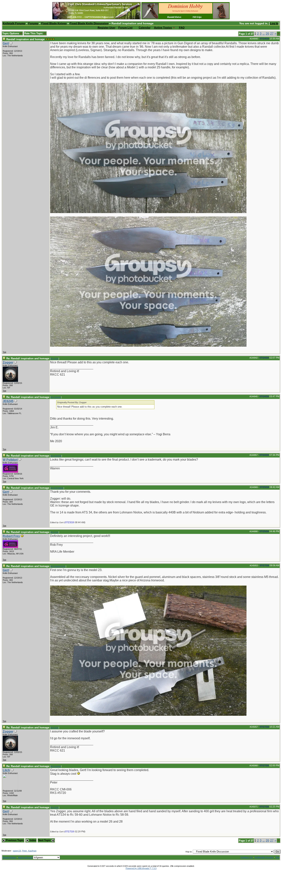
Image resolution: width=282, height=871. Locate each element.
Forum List (125, 27)
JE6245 (8, 401)
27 (272, 33)
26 (267, 33)
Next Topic (44, 840)
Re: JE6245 (55, 456)
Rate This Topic (34, 33)
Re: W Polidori (56, 488)
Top (4, 352)
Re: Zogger (55, 397)
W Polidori (10, 459)
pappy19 (17, 851)
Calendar (144, 27)
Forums (33, 23)
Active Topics (163, 27)
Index (32, 840)
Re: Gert (54, 358)
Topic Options (11, 33)
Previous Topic (14, 840)
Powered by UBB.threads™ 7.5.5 (141, 868)
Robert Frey (11, 536)
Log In (274, 23)
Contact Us (247, 857)
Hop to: (189, 852)
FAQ (182, 27)
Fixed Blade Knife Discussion (89, 23)
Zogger (8, 362)
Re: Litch (54, 807)
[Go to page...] (278, 34)
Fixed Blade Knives (54, 23)
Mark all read (25, 857)
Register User (106, 27)
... (263, 33)
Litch (6, 770)
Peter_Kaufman (29, 851)
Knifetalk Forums (14, 23)
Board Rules (9, 857)
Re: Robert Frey (58, 566)
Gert (6, 43)
